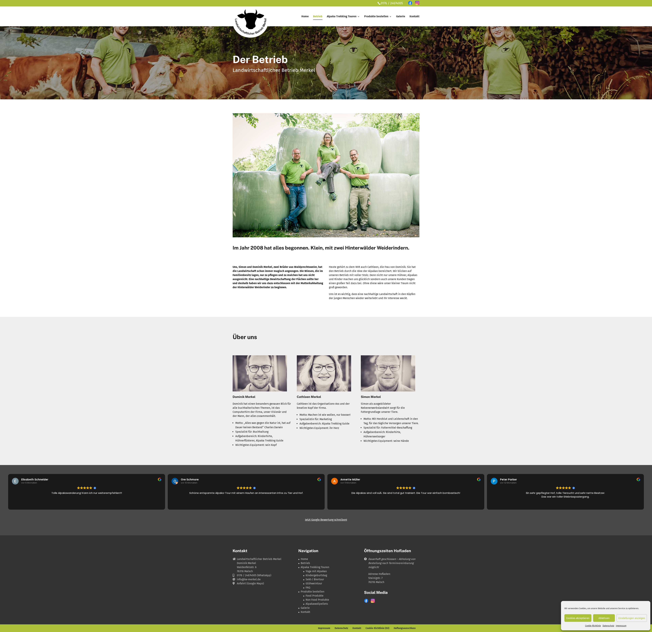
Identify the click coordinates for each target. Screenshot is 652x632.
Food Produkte (314, 595)
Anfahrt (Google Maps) (250, 583)
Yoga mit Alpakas (316, 571)
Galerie (400, 16)
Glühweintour (314, 583)
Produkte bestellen (376, 16)
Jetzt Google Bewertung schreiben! (326, 519)
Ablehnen (604, 618)
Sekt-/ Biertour (315, 579)
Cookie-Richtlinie (593, 626)
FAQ (308, 587)
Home (305, 16)
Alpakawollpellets (317, 603)
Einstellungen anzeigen (631, 618)
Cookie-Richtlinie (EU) (377, 628)
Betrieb (317, 16)
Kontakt (414, 16)
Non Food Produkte (317, 599)
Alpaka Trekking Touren (341, 16)
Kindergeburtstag (316, 575)
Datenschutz (608, 626)
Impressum (621, 626)
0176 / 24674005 (392, 3)
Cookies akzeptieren (578, 618)
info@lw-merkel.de (249, 579)
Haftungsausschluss (405, 628)
